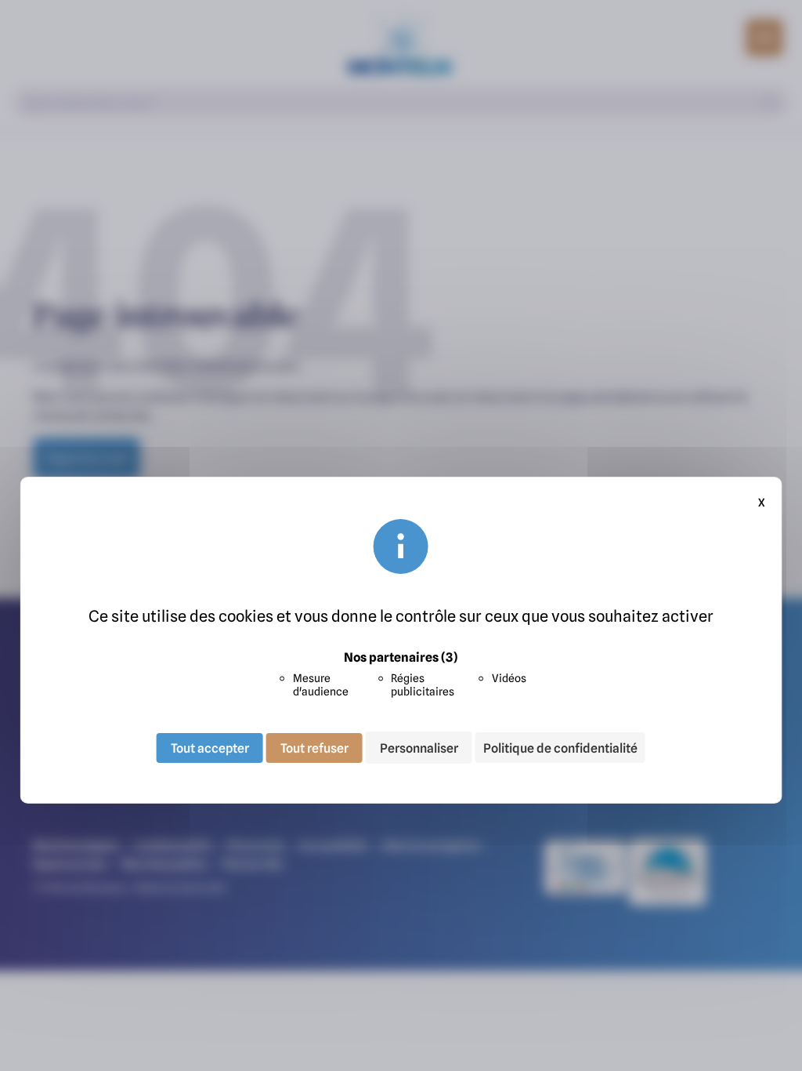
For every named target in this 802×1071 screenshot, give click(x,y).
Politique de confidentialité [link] (560, 748)
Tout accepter (210, 747)
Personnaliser (419, 747)
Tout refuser (314, 747)
